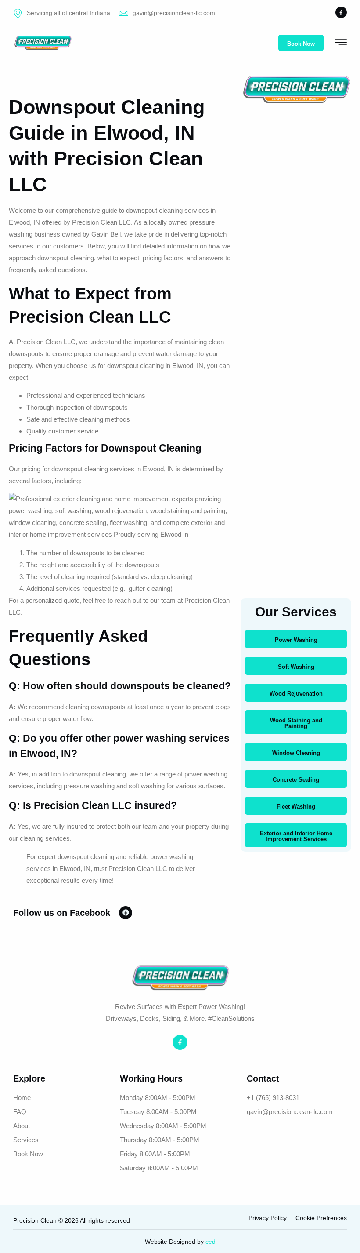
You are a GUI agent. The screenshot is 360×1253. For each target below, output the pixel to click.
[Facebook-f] (341, 12)
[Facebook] (125, 912)
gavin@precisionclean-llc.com (174, 12)
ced (210, 1241)
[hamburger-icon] (341, 43)
